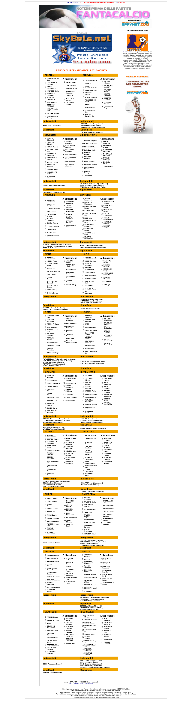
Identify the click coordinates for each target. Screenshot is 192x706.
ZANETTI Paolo (69, 525)
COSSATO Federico (107, 99)
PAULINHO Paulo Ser (70, 635)
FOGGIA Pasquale (50, 219)
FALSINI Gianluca (53, 271)
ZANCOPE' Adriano (88, 555)
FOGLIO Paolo (71, 269)
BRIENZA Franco (91, 404)
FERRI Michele (52, 380)
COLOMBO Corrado (107, 523)
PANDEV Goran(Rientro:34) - (91, 309)
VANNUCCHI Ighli (53, 521)
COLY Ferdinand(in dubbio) (52, 483)
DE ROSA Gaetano (88, 443)
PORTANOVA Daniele (70, 265)
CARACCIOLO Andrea (90, 408)
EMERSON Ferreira (51, 165)
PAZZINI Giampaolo (88, 172)
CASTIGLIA (108, 443)
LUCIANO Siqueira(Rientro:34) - (92, 132)
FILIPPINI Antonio (90, 577)
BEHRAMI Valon (90, 278)
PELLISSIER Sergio (108, 107)
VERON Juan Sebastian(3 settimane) (93, 247)
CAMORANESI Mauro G (52, 158)
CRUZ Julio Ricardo (108, 222)
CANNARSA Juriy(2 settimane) (92, 483)
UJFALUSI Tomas (90, 144)
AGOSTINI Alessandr (51, 390)
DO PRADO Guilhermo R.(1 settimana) (94, 184)
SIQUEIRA (107, 281)
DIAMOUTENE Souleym (90, 320)
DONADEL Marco (90, 164)
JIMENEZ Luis (108, 166)
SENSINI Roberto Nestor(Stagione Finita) (95, 667)
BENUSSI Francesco (108, 319)
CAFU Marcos (71, 85)
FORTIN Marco (52, 258)
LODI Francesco (70, 514)
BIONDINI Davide (107, 454)
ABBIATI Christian (68, 142)
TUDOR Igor (51, 268)
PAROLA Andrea (53, 226)
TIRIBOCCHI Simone (108, 103)
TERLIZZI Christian (88, 387)
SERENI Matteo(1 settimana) (90, 601)
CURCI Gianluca (69, 319)
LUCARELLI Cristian (51, 652)
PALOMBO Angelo (88, 516)
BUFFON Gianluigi (50, 139)
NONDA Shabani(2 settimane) (53, 362)
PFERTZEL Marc (53, 645)
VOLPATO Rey (71, 285)
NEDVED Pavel (52, 169)
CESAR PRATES (69, 631)
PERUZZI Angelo (91, 258)
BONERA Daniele (53, 450)
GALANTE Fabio (53, 620)
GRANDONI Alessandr (51, 627)
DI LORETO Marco (107, 146)
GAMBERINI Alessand (107, 150)
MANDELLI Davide (88, 93)
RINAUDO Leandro (107, 391)
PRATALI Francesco (51, 505)
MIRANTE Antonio (69, 261)
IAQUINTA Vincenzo (88, 649)
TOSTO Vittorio (52, 512)
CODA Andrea (52, 501)
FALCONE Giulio (90, 502)
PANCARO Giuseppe (107, 158)
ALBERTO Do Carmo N (52, 282)
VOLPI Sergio (89, 519)
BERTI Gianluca (106, 142)
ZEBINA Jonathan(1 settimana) (54, 185)
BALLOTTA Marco (107, 261)
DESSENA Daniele (69, 454)
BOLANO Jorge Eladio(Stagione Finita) (57, 481)
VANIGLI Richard (69, 521)
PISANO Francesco (69, 386)
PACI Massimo (52, 212)
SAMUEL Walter (90, 211)
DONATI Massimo (53, 580)
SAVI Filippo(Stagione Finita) (53, 486)
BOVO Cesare (71, 323)
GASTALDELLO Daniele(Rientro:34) (55, 309)
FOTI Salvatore (108, 512)
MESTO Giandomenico (90, 462)
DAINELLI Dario (90, 150)
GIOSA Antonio (107, 446)
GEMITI (87, 104)
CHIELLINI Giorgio (50, 143)
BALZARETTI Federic (70, 146)
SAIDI (87, 324)
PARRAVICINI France (107, 579)
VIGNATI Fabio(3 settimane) (53, 422)
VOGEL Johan (71, 96)
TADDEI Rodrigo (53, 353)
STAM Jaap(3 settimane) (51, 125)
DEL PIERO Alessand (69, 165)
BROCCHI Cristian (87, 157)
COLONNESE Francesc (70, 277)
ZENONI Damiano (90, 620)
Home (70, 683)
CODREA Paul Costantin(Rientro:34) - (93, 428)
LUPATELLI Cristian (108, 379)
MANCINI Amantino (50, 349)
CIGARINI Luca (71, 451)
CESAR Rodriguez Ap (108, 218)
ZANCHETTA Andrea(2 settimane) (93, 127)
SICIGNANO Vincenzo (89, 316)
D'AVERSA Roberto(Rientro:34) (54, 308)
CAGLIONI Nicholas (69, 559)
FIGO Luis (88, 218)
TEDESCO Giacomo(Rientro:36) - (92, 491)
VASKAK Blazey (90, 574)
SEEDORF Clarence (50, 105)
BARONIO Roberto (107, 635)
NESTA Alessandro (51, 87)
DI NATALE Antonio (88, 654)
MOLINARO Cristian (70, 273)
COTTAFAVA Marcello (88, 562)
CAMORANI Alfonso (108, 323)
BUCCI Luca (51, 436)
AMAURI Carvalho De (89, 115)
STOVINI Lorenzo (107, 332)
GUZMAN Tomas (69, 281)
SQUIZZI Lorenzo (107, 82)
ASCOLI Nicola (69, 505)
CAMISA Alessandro (108, 327)
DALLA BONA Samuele (107, 515)
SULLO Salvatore (53, 577)
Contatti (90, 683)
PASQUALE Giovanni (70, 443)
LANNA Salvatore (91, 90)
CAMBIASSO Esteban (89, 225)
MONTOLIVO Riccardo (107, 154)
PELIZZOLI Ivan (90, 435)
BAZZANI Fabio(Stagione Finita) (91, 540)
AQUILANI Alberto (50, 338)
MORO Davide (52, 515)
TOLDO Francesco (88, 199)
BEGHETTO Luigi (90, 588)
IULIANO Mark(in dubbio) (89, 543)
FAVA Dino (88, 591)
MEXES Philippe (53, 324)
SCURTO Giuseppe (107, 94)
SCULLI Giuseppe (50, 583)
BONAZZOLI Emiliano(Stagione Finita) (93, 542)
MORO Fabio (89, 84)
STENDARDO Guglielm (108, 274)
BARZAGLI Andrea (88, 383)
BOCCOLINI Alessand (70, 202)
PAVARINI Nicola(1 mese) (90, 484)
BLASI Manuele (70, 154)
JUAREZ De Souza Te (108, 623)
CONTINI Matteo (52, 439)
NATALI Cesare (89, 623)
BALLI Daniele (52, 498)
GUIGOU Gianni (90, 585)
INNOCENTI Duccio (70, 563)
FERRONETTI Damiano (52, 442)
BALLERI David (52, 630)
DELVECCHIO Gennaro (89, 342)
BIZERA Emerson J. (70, 390)
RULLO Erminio (90, 327)
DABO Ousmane (90, 275)
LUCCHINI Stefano (69, 510)
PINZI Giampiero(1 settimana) (91, 664)
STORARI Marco (53, 555)
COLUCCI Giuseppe (69, 639)
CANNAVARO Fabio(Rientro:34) (54, 192)
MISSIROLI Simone (108, 462)
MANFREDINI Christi (89, 282)
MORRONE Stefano (51, 634)
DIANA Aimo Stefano (88, 526)
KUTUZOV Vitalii (90, 534)
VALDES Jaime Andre (108, 344)
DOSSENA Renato (70, 501)
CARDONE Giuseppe (69, 447)
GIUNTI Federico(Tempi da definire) (93, 124)
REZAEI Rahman (53, 561)
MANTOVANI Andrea (108, 86)
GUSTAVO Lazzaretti (106, 567)
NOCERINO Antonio (70, 570)
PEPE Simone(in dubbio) (89, 662)
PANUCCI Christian (50, 320)
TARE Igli (107, 285)
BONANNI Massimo (107, 278)
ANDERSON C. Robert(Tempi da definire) (94, 597)
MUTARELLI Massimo (89, 400)
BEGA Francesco (53, 383)
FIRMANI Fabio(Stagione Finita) (92, 299)
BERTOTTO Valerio (108, 627)
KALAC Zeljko (71, 82)
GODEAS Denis (107, 399)
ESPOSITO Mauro (51, 404)
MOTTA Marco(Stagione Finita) (91, 661)
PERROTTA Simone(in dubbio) (54, 364)
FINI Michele (51, 229)
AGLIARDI (88, 376)
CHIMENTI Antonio (50, 376)
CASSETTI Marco (91, 330)
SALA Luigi (88, 512)
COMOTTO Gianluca (51, 205)
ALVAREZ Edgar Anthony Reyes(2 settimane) (59, 359)
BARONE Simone (91, 394)
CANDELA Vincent (88, 637)
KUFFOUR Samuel (70, 327)
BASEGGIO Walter (88, 581)
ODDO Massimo (90, 261)
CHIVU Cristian (52, 327)
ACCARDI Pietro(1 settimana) (90, 419)
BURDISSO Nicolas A (88, 203)
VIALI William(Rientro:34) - (89, 609)
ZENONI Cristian (90, 509)
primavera (70, 338)
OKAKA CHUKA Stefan (71, 341)
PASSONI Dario (52, 638)
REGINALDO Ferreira (106, 571)
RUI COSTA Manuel (70, 99)
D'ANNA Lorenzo (91, 87)
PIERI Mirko (108, 639)
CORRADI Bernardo (50, 474)
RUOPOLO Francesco (69, 462)
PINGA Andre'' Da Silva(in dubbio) (92, 599)
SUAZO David (52, 408)
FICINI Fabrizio (71, 517)
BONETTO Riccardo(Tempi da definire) (57, 244)
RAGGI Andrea (52, 509)
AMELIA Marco (52, 617)
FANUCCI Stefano (69, 623)
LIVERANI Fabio (90, 286)
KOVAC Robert (52, 147)
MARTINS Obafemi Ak (88, 237)
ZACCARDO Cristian (89, 379)
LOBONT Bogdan (90, 140)
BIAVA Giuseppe (107, 383)
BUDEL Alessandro (51, 394)
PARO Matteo (51, 274)
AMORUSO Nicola (89, 474)
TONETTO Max (89, 523)
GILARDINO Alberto (70, 103)
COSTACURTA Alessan (52, 83)
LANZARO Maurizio (88, 447)
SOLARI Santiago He (108, 214)
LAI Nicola (69, 394)
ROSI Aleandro (52, 342)
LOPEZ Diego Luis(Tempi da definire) (56, 420)
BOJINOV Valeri (106, 163)
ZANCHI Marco (52, 558)
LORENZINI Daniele (106, 559)
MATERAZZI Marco (108, 210)
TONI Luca (88, 175)
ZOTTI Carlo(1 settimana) (52, 248)
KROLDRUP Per (90, 147)
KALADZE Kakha (53, 91)
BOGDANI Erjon (52, 290)
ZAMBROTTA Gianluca (51, 154)
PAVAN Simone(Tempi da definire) (92, 545)
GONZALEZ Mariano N (108, 395)
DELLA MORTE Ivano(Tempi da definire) (57, 246)
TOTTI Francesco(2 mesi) (52, 365)
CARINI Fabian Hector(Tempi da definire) (57, 419)
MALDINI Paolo (71, 88)
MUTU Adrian (70, 161)
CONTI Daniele (52, 401)
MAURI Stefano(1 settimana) (91, 302)
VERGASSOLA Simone (52, 286)
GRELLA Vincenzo (50, 458)
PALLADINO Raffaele (51, 648)
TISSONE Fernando (107, 643)
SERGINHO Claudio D (51, 94)
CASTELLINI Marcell (88, 505)
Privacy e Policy (78, 683)
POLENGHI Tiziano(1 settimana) (92, 363)
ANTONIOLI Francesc (88, 498)
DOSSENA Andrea (88, 571)
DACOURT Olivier (53, 345)
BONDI (68, 567)
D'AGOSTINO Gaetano (52, 573)
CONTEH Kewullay (107, 387)
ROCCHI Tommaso (88, 292)
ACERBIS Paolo (69, 619)
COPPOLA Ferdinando (51, 201)
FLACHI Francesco (88, 530)
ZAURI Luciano (90, 272)
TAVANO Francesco (51, 533)
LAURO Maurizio (69, 206)
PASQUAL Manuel (88, 153)
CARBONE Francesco (70, 210)
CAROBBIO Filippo (108, 450)
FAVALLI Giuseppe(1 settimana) (91, 245)
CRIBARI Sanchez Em (89, 268)
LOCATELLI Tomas (51, 278)
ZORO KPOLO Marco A (52, 569)
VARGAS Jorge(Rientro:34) (52, 672)
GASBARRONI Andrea (108, 519)
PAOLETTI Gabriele (107, 619)
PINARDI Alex (90, 345)
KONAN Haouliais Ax (108, 340)
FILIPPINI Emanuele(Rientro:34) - (92, 607)
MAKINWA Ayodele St (108, 403)
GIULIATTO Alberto (106, 563)
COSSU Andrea (71, 397)
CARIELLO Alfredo (70, 222)
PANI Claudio (70, 401)
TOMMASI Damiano (69, 335)
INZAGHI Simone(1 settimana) (91, 301)
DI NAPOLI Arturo (53, 587)
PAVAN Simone (108, 505)
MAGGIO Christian (87, 566)
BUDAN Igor (51, 232)
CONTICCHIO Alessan (52, 411)
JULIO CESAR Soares (109, 202)
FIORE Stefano (89, 161)
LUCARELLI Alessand (89, 451)
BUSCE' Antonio (53, 518)
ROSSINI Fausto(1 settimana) (91, 665)
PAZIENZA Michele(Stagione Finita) (92, 187)
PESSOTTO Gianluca (69, 150)
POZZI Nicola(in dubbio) (51, 543)
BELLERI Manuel (107, 265)
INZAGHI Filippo (53, 113)
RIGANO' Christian (50, 529)
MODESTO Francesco (89, 458)
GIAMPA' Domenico (69, 218)
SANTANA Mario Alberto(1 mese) (92, 420)
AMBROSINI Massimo (70, 92)
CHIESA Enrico (52, 293)
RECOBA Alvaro (107, 226)
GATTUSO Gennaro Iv (51, 98)
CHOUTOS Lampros (107, 458)
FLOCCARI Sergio (51, 590)
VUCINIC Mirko (90, 349)
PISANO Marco (108, 508)
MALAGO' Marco (107, 90)
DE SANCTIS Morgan (89, 616)
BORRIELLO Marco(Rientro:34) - (91, 606)
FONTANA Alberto (91, 81)
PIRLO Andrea (52, 102)
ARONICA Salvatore (69, 574)
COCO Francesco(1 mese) (52, 664)
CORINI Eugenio (90, 397)
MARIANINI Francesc (108, 336)
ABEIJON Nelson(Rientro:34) (53, 427)
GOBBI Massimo (53, 398)
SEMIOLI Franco (91, 97)
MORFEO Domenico (50, 453)
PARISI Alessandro (51, 565)
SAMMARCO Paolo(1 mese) (90, 125)
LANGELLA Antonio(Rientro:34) (54, 429)
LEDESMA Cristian (88, 338)
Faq (86, 683)
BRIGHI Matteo (90, 107)
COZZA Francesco (89, 470)
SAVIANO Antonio (107, 439)
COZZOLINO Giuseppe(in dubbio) (93, 361)
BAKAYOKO (70, 643)
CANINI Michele (52, 386)
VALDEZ (87, 559)
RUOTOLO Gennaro (70, 627)
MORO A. (69, 214)
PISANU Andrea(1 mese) (52, 484)
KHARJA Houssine (69, 331)
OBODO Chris (89, 634)
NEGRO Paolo (52, 261)
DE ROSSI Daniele (50, 334)
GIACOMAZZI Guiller (89, 333)
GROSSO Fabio (90, 391)
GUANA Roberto (52, 223)
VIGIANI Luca (89, 455)
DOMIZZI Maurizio (53, 208)
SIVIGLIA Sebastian (88, 264)
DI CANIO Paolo (90, 289)
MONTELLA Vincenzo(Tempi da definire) (57, 361)
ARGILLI (50, 623)
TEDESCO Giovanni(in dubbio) (91, 422)
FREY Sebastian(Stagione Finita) (92, 185)
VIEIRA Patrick (52, 162)
